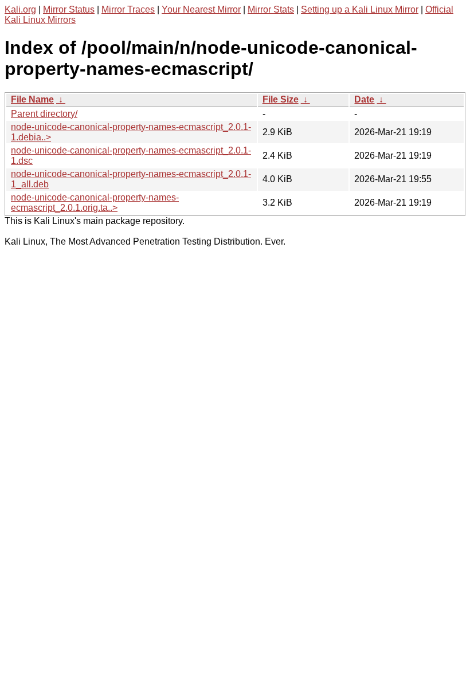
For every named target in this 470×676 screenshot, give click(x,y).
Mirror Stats (271, 9)
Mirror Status (69, 9)
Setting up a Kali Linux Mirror (359, 9)
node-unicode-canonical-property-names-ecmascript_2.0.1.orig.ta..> (95, 202)
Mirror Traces (128, 9)
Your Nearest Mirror (201, 9)
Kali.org (20, 9)
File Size (281, 99)
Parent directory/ (44, 114)
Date (364, 99)
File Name (32, 99)
